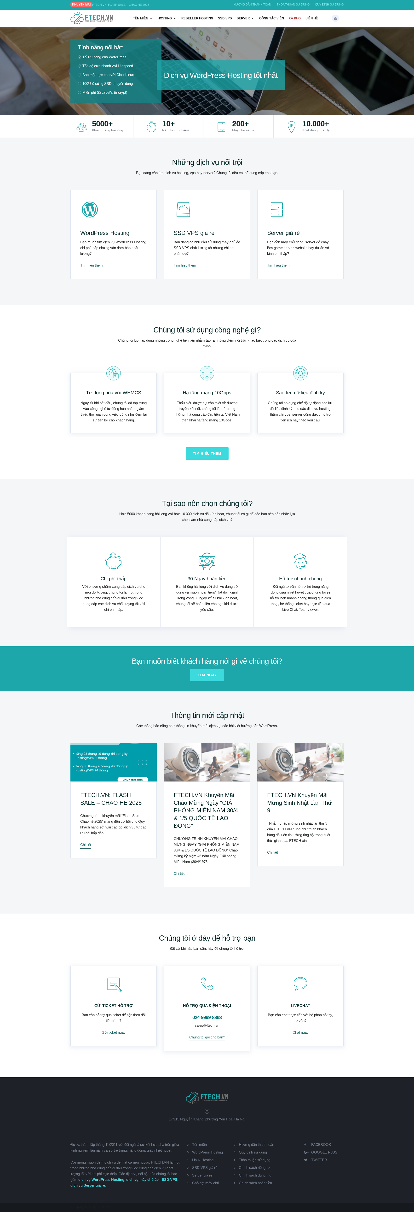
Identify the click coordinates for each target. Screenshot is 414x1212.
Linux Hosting (202, 1160)
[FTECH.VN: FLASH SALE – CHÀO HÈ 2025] (113, 762)
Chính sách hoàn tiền (255, 1183)
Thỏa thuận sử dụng (293, 4)
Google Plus (324, 1152)
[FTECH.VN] (91, 23)
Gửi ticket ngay (114, 1032)
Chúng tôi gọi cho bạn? (207, 1037)
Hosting (165, 18)
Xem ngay (207, 675)
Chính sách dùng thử (255, 1175)
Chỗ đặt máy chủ (205, 1183)
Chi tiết (85, 845)
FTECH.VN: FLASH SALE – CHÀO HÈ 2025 (120, 4)
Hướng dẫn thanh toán (252, 4)
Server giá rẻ (283, 233)
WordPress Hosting (104, 233)
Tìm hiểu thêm (91, 265)
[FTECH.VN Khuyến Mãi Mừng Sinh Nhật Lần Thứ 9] (300, 762)
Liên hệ (311, 18)
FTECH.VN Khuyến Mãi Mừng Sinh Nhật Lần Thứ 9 (299, 803)
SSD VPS (225, 18)
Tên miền (140, 18)
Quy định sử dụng (329, 4)
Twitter (319, 1160)
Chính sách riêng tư (254, 1167)
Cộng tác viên (271, 18)
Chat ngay (301, 1032)
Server (243, 18)
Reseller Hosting (197, 18)
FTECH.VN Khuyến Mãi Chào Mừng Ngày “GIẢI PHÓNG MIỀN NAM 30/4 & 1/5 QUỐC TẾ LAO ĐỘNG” (206, 810)
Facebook (321, 1144)
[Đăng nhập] (335, 18)
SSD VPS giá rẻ (194, 233)
